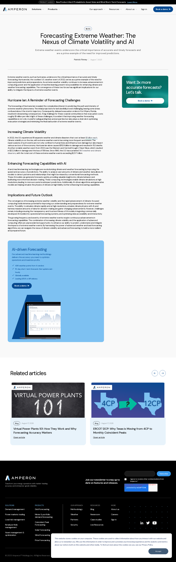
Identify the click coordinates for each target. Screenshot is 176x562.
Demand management (14, 509)
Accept (158, 551)
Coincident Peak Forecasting (42, 523)
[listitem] (48, 414)
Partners (74, 519)
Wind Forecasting (42, 535)
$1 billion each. (92, 137)
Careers (114, 514)
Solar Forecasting (42, 530)
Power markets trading (15, 514)
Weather (74, 514)
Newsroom (95, 514)
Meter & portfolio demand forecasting (43, 515)
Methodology (76, 509)
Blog (92, 509)
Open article (19, 437)
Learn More (132, 2)
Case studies (96, 519)
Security (74, 525)
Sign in (113, 519)
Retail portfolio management (11, 526)
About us (115, 509)
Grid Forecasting (42, 509)
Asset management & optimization (14, 533)
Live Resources (96, 525)
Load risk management (15, 519)
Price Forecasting (42, 540)
